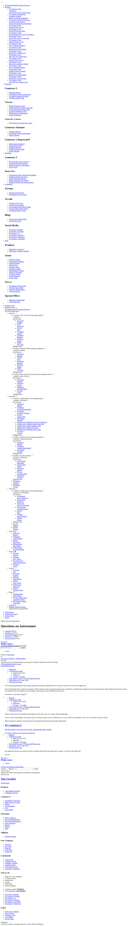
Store (6, 241)
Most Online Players (21, 209)
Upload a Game (20, 210)
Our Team (8, 846)
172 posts (23, 705)
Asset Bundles (20, 300)
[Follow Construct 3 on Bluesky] (16, 235)
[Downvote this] (31, 678)
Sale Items (16, 302)
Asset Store (13, 531)
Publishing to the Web (25, 108)
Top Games (19, 203)
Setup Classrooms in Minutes (26, 175)
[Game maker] (17, 309)
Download (21, 144)
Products (7, 7)
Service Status (9, 919)
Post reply (4, 642)
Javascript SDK (19, 149)
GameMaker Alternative (12, 801)
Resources (8, 84)
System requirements (24, 94)
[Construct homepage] (17, 5)
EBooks (17, 263)
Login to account (20, 607)
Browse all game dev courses (22, 123)
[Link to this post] (14, 680)
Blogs (11, 592)
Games (16, 267)
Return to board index (16, 767)
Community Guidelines (12, 869)
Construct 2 (22, 455)
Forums (11, 551)
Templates (18, 272)
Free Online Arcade (11, 867)
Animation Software (11, 793)
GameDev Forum (10, 861)
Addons (17, 260)
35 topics (16, 705)
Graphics (18, 269)
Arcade (11, 568)
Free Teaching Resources (13, 821)
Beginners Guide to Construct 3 (36, 422)
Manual (18, 93)
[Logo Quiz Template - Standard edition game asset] (1, 657)
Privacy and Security (23, 165)
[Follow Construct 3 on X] (14, 233)
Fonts (15, 265)
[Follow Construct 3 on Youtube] (16, 231)
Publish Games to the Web (35, 424)
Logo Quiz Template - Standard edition (13, 658)
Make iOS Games (32, 428)
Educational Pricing (19, 179)
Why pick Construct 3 (22, 162)
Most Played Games (24, 207)
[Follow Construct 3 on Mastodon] (17, 239)
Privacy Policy (9, 913)
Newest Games (19, 205)
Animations (20, 261)
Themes (18, 274)
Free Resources (22, 163)
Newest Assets (21, 286)
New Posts (17, 221)
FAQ (15, 167)
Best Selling (19, 288)
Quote (20, 682)
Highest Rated (20, 289)
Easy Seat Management (12, 819)
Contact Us (12, 605)
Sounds (21, 271)
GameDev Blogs (10, 865)
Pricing (7, 804)
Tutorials (16, 135)
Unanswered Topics (11, 614)
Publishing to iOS (20, 111)
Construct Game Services (33, 374)
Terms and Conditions (12, 911)
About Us (8, 844)
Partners (7, 825)
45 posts (22, 677)
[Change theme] (18, 609)
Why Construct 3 (10, 818)
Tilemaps (17, 276)
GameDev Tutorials (11, 863)
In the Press (8, 850)
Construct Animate (29, 348)
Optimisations (23, 113)
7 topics (15, 677)
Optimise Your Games (33, 429)
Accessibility (9, 917)
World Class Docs (21, 177)
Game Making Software (12, 791)
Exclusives (16, 291)
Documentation (10, 806)
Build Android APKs (23, 110)
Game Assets (9, 860)
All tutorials (17, 115)
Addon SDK (20, 98)
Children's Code (10, 915)
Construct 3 (28, 315)
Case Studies (9, 810)
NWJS (19, 146)
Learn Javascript (10, 823)
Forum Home (19, 193)
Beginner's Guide (19, 106)
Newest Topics (22, 195)
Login (12, 305)
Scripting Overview (22, 96)
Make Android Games (33, 426)
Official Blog (22, 219)
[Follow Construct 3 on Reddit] (16, 230)
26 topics (16, 742)
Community (8, 184)
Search (7, 618)
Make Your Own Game (12, 802)
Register (8, 305)
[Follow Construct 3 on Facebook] (17, 237)
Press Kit (8, 848)
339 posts (23, 742)
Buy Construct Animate (21, 251)
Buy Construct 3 (18, 249)
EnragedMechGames (7, 666)
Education (8, 153)
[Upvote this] (15, 678)
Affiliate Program (10, 836)
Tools (15, 278)
